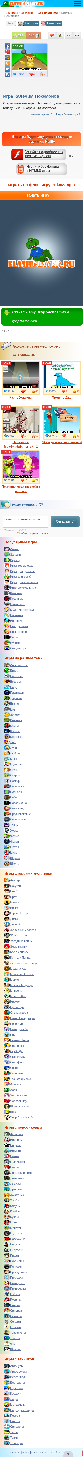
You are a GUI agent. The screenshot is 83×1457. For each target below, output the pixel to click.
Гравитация (17, 692)
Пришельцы (18, 1288)
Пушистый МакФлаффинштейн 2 (21, 444)
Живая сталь (19, 935)
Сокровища (17, 808)
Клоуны (15, 1206)
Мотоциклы (17, 1404)
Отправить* (65, 521)
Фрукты (15, 841)
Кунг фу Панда (20, 957)
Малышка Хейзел (22, 974)
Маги (13, 1222)
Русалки (15, 1299)
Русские (15, 642)
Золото (15, 714)
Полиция (16, 1266)
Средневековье (20, 814)
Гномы (14, 1167)
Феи (12, 1343)
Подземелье (18, 803)
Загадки (15, 554)
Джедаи (15, 1183)
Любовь (15, 753)
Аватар (15, 880)
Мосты (14, 758)
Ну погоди (17, 1007)
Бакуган (15, 886)
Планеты (16, 792)
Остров (15, 775)
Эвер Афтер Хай (21, 1117)
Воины (14, 1156)
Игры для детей (20, 576)
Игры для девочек (22, 571)
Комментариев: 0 (41, 114)
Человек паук (19, 1101)
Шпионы (15, 1349)
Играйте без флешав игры (42, 168)
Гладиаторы (18, 1161)
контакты (37, 1452)
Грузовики (16, 1388)
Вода (13, 687)
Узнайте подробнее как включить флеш (44, 154)
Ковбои (15, 1211)
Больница (16, 676)
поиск (25, 1452)
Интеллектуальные (23, 587)
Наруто (15, 1001)
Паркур (15, 781)
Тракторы (16, 1443)
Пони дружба (19, 1029)
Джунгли (16, 698)
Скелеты (16, 1316)
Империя (16, 720)
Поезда (15, 1415)
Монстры (16, 1228)
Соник (14, 1067)
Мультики (16, 764)
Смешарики (17, 1056)
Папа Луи (16, 1023)
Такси (14, 1432)
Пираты (15, 1255)
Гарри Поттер (19, 913)
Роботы (15, 1294)
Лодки (14, 1399)
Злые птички (18, 946)
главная (15, 1452)
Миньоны (16, 990)
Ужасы (14, 830)
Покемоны (54, 23)
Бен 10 (14, 891)
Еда (12, 709)
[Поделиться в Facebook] (7, 46)
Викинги (15, 1150)
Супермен (16, 1073)
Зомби (14, 1200)
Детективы (17, 1178)
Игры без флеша (21, 565)
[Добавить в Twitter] (7, 69)
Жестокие (31, 23)
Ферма (14, 836)
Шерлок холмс (20, 1106)
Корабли (15, 1393)
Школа (14, 863)
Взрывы (15, 681)
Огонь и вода (19, 1012)
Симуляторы (18, 648)
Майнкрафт (17, 604)
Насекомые (17, 1239)
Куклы (14, 1217)
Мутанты (16, 1233)
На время (16, 615)
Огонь (14, 770)
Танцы (14, 825)
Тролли (15, 1338)
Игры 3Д (15, 560)
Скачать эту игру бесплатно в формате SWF (40, 316)
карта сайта (52, 1452)
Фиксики (15, 1084)
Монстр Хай (18, 996)
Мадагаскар (18, 968)
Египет (14, 703)
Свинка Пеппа (19, 1040)
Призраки (16, 1277)
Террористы (18, 1332)
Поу (12, 1034)
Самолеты (17, 1426)
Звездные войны (21, 941)
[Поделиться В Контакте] (7, 74)
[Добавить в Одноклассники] (7, 63)
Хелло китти (18, 1095)
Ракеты (15, 1421)
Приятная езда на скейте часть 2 (21, 489)
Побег (14, 797)
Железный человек (23, 930)
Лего (13, 742)
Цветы (14, 847)
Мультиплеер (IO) (22, 609)
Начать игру (37, 195)
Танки (14, 1437)
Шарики (15, 858)
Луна (13, 747)
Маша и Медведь (21, 985)
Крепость (16, 736)
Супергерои (18, 819)
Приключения (19, 631)
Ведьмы (15, 1145)
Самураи (16, 1310)
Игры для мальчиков (24, 582)
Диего (14, 919)
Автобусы (16, 1366)
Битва (14, 670)
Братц (14, 897)
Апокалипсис (19, 665)
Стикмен (15, 1327)
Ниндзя (15, 1244)
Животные (17, 1195)
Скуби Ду (16, 1051)
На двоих (16, 620)
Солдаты (16, 1321)
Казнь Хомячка (20, 397)
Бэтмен (15, 902)
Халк (13, 1090)
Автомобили (18, 1371)
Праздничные (19, 626)
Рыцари (15, 1305)
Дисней (15, 924)
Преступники (18, 1272)
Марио (14, 979)
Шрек (13, 1112)
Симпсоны (17, 1045)
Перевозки (17, 786)
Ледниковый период (23, 963)
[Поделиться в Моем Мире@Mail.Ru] (7, 57)
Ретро (14, 637)
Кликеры (16, 593)
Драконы (16, 1189)
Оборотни (16, 1250)
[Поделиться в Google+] (7, 51)
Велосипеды (18, 1377)
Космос (15, 731)
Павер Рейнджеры (22, 1018)
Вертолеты (17, 1382)
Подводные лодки (22, 1410)
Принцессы (17, 1283)
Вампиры (16, 1139)
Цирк (13, 852)
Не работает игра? (68, 114)
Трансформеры (20, 1079)
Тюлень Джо (62, 397)
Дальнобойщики (21, 1172)
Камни (14, 725)
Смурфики (17, 1062)
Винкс (14, 908)
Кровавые (16, 598)
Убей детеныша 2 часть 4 (62, 442)
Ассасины (16, 1134)
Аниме (14, 549)
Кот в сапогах (19, 952)
